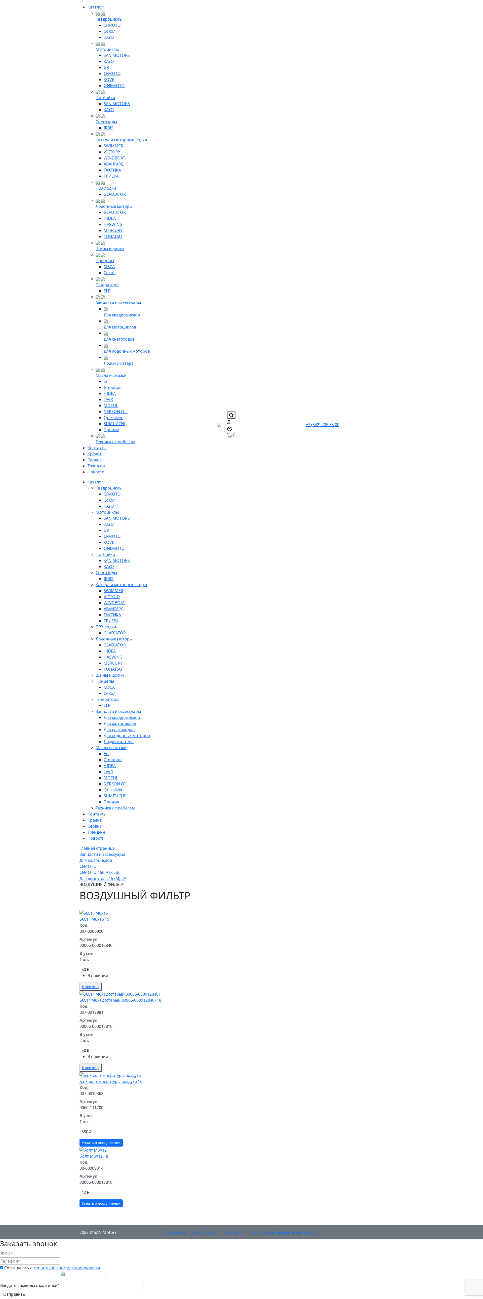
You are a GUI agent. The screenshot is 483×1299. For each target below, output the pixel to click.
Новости (96, 472)
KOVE (109, 79)
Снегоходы (106, 122)
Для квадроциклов (122, 315)
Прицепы (105, 260)
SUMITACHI (114, 423)
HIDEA (110, 218)
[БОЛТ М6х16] (158, 913)
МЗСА (109, 266)
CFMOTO (112, 25)
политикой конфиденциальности (67, 1268)
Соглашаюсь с (52, 1268)
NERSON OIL (116, 411)
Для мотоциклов (120, 327)
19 (107, 919)
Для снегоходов (119, 339)
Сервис (95, 460)
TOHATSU (113, 236)
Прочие (111, 429)
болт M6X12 (91, 1156)
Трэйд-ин (96, 466)
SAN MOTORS (117, 55)
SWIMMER (113, 146)
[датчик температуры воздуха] (158, 1075)
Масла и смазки (111, 375)
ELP (107, 291)
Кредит (95, 454)
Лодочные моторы (114, 206)
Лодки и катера (119, 363)
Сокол (109, 31)
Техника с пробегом (115, 441)
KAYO (109, 37)
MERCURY (113, 230)
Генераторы (107, 285)
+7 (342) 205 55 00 (322, 424)
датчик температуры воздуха (108, 1081)
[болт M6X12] (158, 1150)
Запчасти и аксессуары (118, 303)
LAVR (108, 399)
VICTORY (112, 152)
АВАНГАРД (114, 164)
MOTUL (111, 405)
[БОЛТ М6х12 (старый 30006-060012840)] (158, 994)
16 (140, 1081)
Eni (106, 381)
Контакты (97, 448)
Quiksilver (113, 417)
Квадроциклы (109, 19)
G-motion (113, 387)
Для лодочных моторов (127, 351)
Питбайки (105, 97)
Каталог (95, 7)
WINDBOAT (114, 158)
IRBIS (108, 128)
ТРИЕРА (111, 176)
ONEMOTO (114, 85)
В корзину (90, 986)
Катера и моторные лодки (121, 140)
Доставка (234, 1232)
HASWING (113, 224)
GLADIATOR (115, 194)
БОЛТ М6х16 (91, 919)
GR (106, 67)
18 (159, 1000)
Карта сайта (205, 1232)
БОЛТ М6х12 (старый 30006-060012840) (117, 1000)
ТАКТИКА (112, 170)
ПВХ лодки (106, 188)
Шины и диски (110, 248)
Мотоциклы (107, 49)
